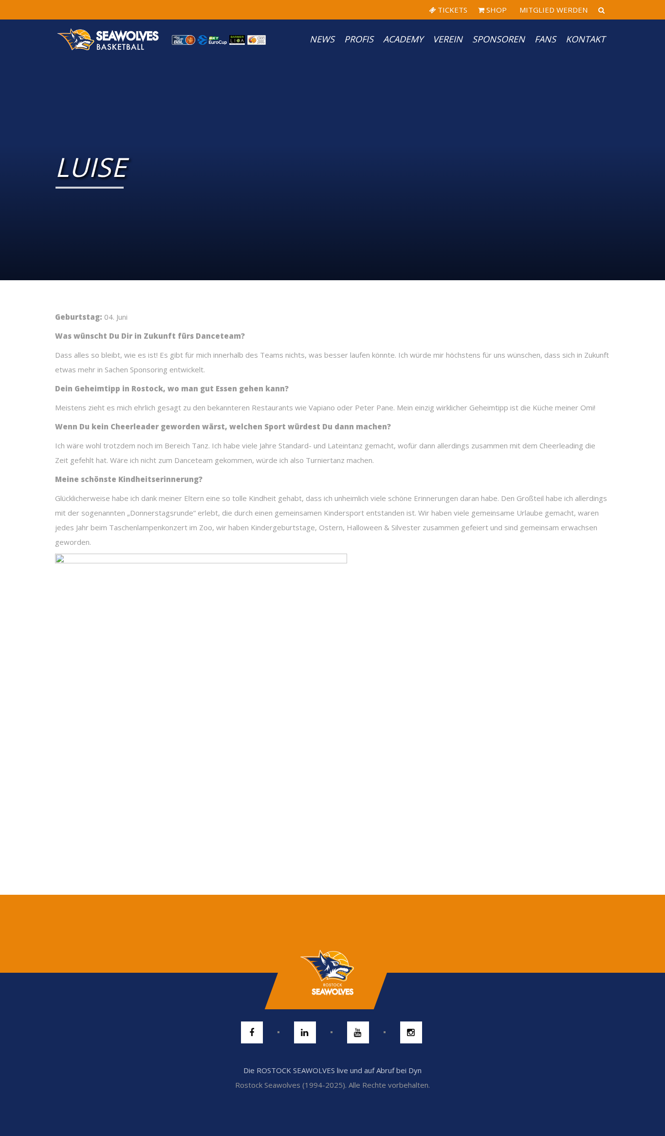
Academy (403, 39)
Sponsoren (498, 39)
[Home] (108, 38)
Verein (447, 39)
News (322, 39)
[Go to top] (332, 972)
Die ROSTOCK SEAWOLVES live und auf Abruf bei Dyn (332, 1070)
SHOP (495, 10)
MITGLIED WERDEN (552, 10)
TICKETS (451, 10)
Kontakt (585, 39)
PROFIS (358, 39)
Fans (545, 39)
